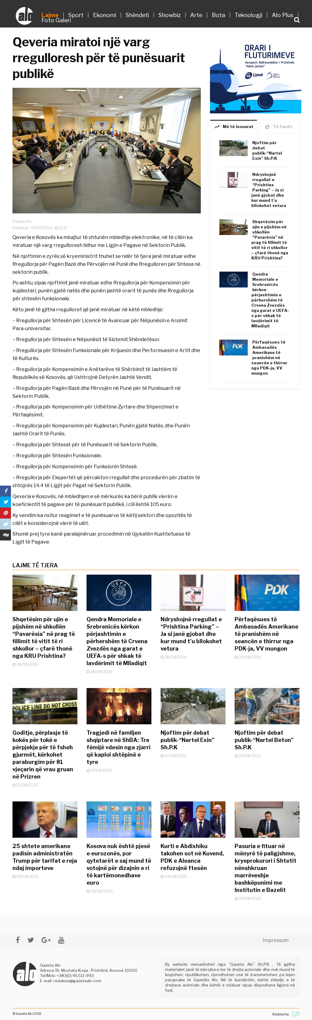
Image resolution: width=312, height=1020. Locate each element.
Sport (75, 15)
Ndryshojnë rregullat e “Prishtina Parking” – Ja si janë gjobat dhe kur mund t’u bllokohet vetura (268, 190)
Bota (218, 15)
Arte (196, 15)
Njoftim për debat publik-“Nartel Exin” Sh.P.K (267, 150)
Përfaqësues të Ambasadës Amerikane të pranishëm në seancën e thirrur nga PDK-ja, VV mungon (269, 358)
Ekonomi (104, 15)
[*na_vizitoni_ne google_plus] (46, 940)
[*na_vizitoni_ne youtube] (61, 940)
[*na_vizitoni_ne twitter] (30, 940)
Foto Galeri (56, 20)
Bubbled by (280, 1014)
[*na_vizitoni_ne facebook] (18, 940)
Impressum (276, 940)
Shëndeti (137, 15)
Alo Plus (282, 15)
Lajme (50, 15)
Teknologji (248, 15)
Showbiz (169, 15)
